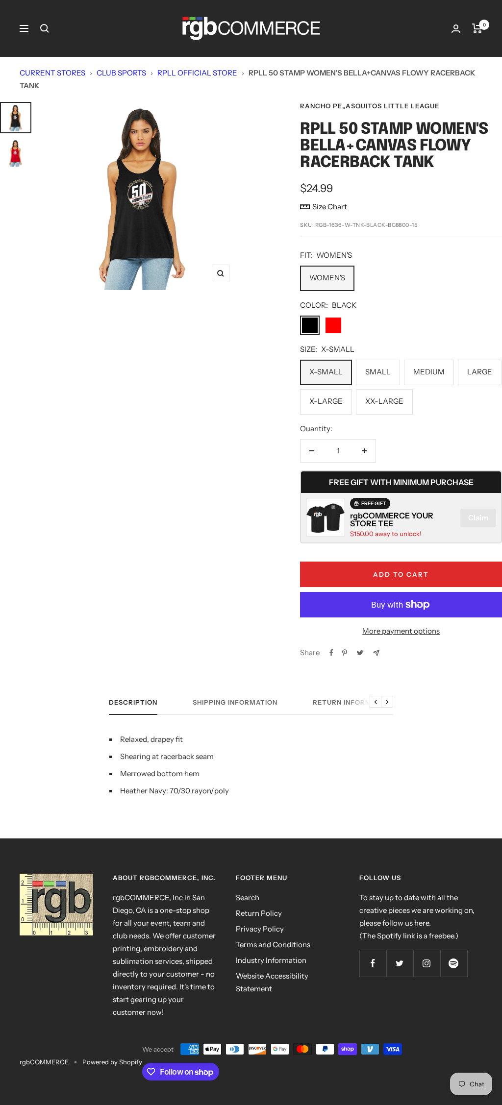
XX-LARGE (384, 401)
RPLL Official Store (197, 72)
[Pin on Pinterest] (344, 652)
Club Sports (121, 72)
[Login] (456, 29)
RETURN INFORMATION (353, 702)
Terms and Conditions (273, 944)
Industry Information (271, 960)
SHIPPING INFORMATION (235, 702)
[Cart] (477, 28)
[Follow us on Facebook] (372, 963)
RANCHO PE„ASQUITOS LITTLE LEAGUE (369, 106)
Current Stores (52, 72)
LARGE (479, 371)
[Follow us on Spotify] (453, 963)
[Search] (44, 28)
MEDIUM (429, 371)
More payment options (401, 631)
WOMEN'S (327, 277)
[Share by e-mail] (376, 653)
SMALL (378, 371)
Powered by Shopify (112, 1062)
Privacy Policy (260, 928)
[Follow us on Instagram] (426, 963)
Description (133, 702)
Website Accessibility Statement (272, 982)
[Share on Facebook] (331, 652)
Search (247, 897)
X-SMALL (326, 371)
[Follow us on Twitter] (399, 963)
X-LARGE (326, 401)
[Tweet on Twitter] (360, 652)
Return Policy (259, 913)
